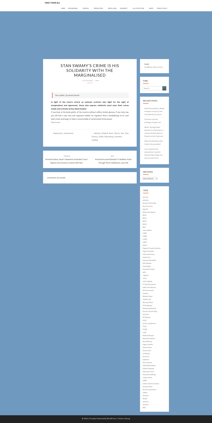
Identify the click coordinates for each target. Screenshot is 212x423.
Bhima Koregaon (149, 212)
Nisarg (127, 418)
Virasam (146, 395)
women (145, 401)
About (151, 8)
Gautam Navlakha (149, 260)
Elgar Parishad (148, 251)
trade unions (147, 377)
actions (145, 197)
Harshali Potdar (149, 269)
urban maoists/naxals (151, 383)
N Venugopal (147, 305)
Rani (97, 80)
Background (73, 8)
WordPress (111, 418)
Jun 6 (145, 278)
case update (147, 230)
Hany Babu (147, 266)
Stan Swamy (147, 362)
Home (63, 8)
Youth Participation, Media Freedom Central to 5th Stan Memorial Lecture (154, 111)
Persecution (98, 8)
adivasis (97, 133)
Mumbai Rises (148, 302)
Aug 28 (145, 209)
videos (145, 392)
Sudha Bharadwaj (106, 136)
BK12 (145, 218)
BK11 (145, 215)
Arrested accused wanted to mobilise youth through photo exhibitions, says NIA (113, 159)
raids (144, 332)
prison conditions (149, 323)
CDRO (145, 236)
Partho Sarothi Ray (150, 311)
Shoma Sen (119, 133)
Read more (55, 122)
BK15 (145, 221)
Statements (69, 133)
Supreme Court (148, 371)
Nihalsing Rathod (149, 308)
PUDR (145, 329)
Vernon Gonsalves (149, 389)
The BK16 (86, 8)
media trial (147, 299)
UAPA (145, 380)
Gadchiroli (146, 257)
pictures (146, 314)
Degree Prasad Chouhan (152, 248)
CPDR (145, 239)
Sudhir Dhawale (148, 368)
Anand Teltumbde (149, 203)
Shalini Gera (147, 347)
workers (146, 404)
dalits (145, 245)
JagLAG (145, 275)
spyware (146, 359)
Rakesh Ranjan (148, 335)
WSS (144, 407)
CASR (145, 233)
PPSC (145, 320)
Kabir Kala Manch (149, 287)
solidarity (146, 353)
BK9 (144, 227)
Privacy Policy (162, 8)
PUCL (145, 326)
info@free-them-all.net (153, 67)
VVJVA (145, 398)
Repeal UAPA (112, 8)
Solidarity (123, 8)
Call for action (138, 8)
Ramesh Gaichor (149, 338)
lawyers (145, 293)
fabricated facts (149, 254)
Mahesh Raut (107, 133)
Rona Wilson (147, 341)
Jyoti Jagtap (147, 281)
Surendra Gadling (149, 374)
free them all (52, 2)
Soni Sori (146, 356)
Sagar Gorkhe (148, 344)
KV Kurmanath (148, 290)
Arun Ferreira (147, 206)
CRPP (145, 242)
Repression (57, 133)
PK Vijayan (146, 317)
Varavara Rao (147, 386)
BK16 (145, 224)
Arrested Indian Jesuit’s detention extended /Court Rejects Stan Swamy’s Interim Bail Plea (66, 159)
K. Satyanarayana (149, 284)
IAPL (144, 272)
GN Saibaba (147, 263)
